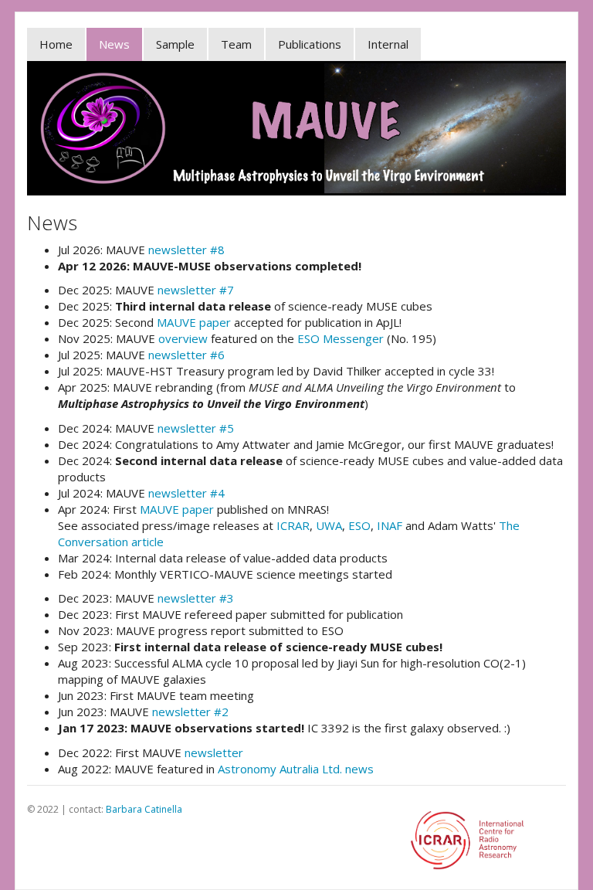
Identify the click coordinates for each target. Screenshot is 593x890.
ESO (359, 525)
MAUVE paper (194, 322)
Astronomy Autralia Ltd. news (296, 768)
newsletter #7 (196, 289)
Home (56, 44)
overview (183, 338)
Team (236, 44)
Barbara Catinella (144, 809)
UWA (329, 525)
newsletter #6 (186, 354)
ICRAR (293, 525)
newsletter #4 (186, 493)
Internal (388, 44)
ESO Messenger (340, 338)
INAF (389, 525)
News (114, 44)
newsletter (214, 752)
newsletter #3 (196, 598)
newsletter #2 (190, 711)
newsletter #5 (196, 428)
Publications (309, 44)
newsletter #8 (186, 249)
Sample (175, 44)
